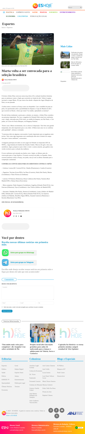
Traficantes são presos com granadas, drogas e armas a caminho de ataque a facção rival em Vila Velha (77, 56)
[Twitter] (56, 416)
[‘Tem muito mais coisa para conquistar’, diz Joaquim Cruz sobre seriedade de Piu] (14, 333)
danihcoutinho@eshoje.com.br (62, 431)
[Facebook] (20, 87)
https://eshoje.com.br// (17, 213)
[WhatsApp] (27, 87)
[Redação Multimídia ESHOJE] (3, 80)
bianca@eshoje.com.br (38, 430)
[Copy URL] (35, 87)
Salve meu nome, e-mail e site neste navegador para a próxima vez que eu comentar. (23, 307)
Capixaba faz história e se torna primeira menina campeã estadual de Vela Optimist (70, 346)
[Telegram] (31, 87)
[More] (39, 87)
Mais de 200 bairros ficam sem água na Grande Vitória (76, 63)
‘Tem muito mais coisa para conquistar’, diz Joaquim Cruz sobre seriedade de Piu (14, 346)
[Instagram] (16, 215)
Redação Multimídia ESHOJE (11, 79)
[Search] (81, 7)
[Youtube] (21, 215)
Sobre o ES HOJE (11, 415)
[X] (24, 87)
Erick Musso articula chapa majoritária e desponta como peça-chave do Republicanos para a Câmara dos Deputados (71, 76)
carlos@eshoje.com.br (16, 430)
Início (4, 27)
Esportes (8, 24)
